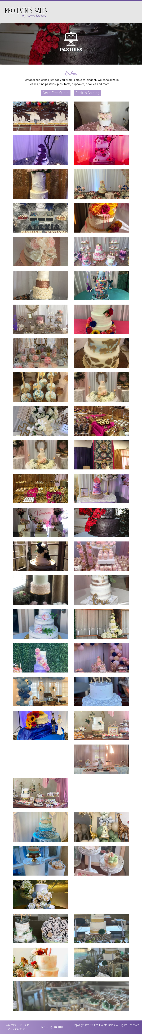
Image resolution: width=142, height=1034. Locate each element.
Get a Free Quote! (56, 93)
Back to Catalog (87, 93)
